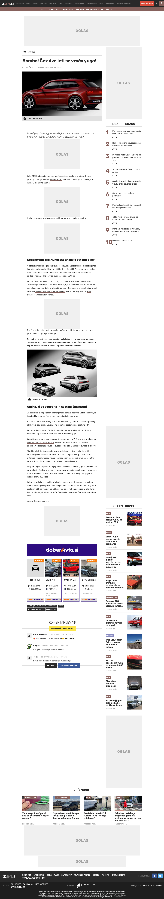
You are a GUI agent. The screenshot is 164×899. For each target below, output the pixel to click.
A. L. (31, 67)
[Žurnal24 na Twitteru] (160, 876)
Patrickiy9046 (40, 634)
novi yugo (52, 606)
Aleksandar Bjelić (36, 609)
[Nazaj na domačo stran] (24, 51)
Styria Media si (156, 885)
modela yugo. (56, 179)
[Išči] (156, 3)
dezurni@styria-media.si (38, 501)
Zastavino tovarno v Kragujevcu (50, 291)
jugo (61, 606)
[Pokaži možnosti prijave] (161, 3)
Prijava (51, 665)
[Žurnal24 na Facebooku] (154, 876)
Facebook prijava (69, 665)
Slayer (36, 646)
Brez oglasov (147, 3)
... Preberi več (117, 897)
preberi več (62, 628)
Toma (35, 657)
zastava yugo (40, 606)
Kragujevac (51, 609)
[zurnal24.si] (8, 3)
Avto (31, 51)
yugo (30, 606)
